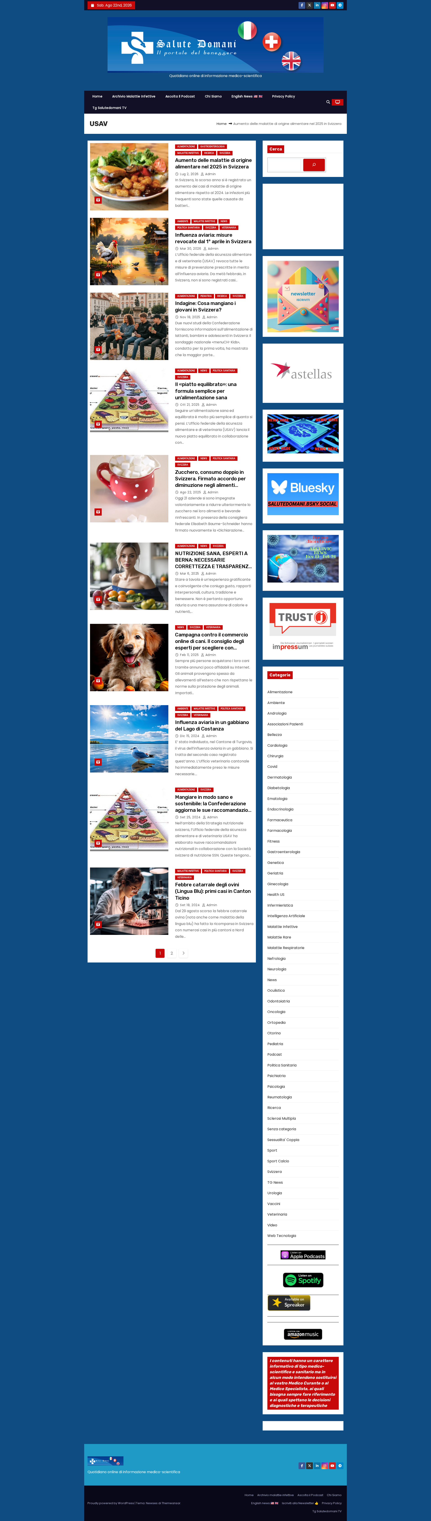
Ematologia (277, 798)
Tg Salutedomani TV (109, 108)
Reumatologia (279, 1097)
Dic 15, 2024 (190, 736)
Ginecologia (277, 884)
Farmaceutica (279, 820)
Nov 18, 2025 (190, 317)
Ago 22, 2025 (191, 492)
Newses (152, 1503)
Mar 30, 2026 (191, 248)
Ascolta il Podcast (180, 96)
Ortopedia (276, 1022)
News (224, 221)
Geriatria (275, 873)
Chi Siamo (213, 96)
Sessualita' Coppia (283, 1139)
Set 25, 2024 (191, 817)
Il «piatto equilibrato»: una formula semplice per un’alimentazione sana (206, 391)
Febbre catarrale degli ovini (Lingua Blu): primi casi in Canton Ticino (213, 891)
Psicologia (276, 1086)
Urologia (274, 1193)
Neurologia (276, 969)
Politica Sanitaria (188, 227)
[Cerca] (314, 165)
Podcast (274, 1054)
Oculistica (276, 990)
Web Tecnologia (281, 1235)
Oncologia (276, 1011)
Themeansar (171, 1503)
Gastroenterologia (212, 146)
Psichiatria (276, 1075)
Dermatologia (279, 777)
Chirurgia (275, 756)
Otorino (274, 1033)
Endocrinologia (280, 809)
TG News (275, 1182)
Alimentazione (186, 146)
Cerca (276, 149)
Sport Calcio (278, 1161)
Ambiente (182, 221)
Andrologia (276, 713)
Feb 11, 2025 (190, 655)
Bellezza (274, 734)
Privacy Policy (283, 96)
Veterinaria (229, 227)
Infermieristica (280, 905)
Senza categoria (281, 1129)
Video (272, 1225)
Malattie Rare (279, 937)
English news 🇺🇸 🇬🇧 (247, 96)
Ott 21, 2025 (190, 404)
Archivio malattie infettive (134, 96)
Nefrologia (276, 958)
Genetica (275, 862)
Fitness (273, 841)
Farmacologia (279, 830)
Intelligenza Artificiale (286, 915)
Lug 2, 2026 (190, 174)
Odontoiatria (278, 1001)
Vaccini (273, 1203)
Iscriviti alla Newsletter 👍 (300, 1503)
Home (97, 96)
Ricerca (209, 153)
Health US (275, 894)
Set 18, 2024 (190, 905)
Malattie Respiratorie (285, 947)
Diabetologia (278, 787)
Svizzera (225, 153)
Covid (272, 766)
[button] (328, 102)
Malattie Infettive (188, 153)
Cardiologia (277, 745)
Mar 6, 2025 (190, 573)
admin (210, 174)
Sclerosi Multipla (281, 1118)
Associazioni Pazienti (285, 724)
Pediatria (206, 296)
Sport (272, 1150)
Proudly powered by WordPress (111, 1503)
